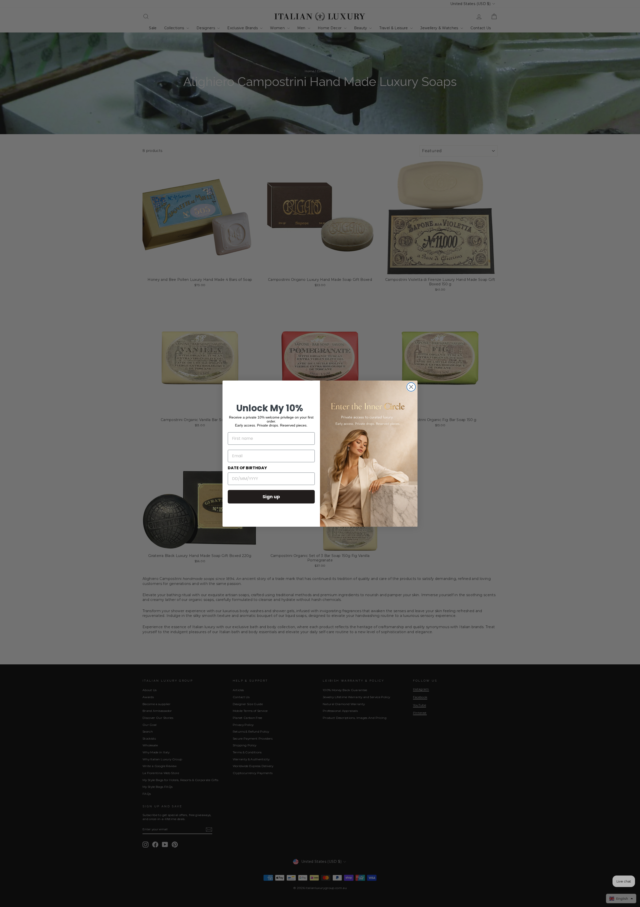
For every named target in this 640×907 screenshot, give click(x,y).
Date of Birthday (247, 468)
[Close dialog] (411, 387)
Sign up (271, 496)
